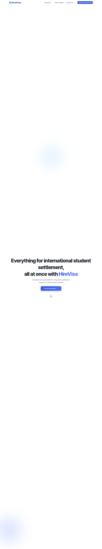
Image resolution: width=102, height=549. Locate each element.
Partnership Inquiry (50, 288)
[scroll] (51, 296)
